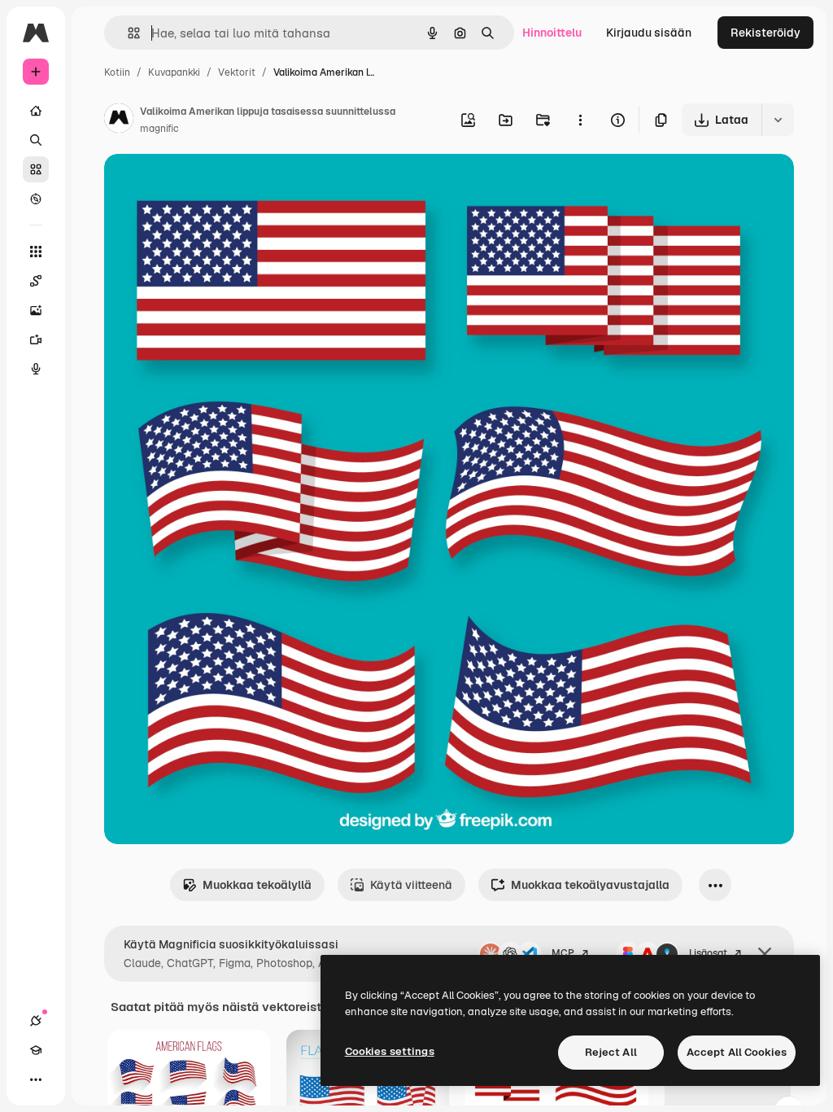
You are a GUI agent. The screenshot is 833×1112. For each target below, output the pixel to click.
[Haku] (36, 140)
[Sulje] (764, 954)
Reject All (611, 1052)
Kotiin (117, 72)
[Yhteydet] (36, 1021)
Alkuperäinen (223, 185)
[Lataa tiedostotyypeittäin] (777, 119)
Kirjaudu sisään (648, 32)
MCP (563, 953)
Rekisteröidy (765, 32)
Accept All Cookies (737, 1052)
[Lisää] (36, 1079)
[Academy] (36, 1050)
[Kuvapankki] (36, 169)
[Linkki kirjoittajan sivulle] (118, 120)
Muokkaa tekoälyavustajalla (590, 885)
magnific (159, 128)
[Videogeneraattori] (36, 339)
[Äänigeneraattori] (36, 369)
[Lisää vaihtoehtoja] (580, 119)
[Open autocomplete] (127, 33)
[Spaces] (36, 281)
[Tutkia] (36, 199)
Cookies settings (389, 1051)
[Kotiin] (36, 111)
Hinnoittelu (552, 32)
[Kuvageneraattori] (36, 310)
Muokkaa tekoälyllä (257, 885)
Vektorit (236, 72)
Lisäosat (708, 953)
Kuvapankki (174, 72)
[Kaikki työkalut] (36, 252)
